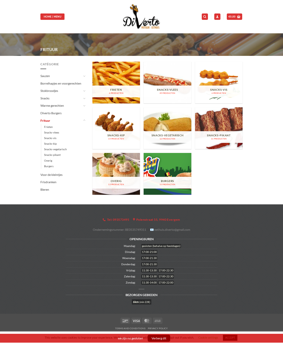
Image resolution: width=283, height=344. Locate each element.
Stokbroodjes (49, 90)
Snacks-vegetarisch (55, 149)
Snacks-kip (50, 143)
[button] (234, 16)
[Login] (217, 16)
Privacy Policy (158, 328)
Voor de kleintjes (51, 174)
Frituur (45, 120)
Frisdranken (48, 182)
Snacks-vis (50, 138)
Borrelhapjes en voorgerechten (60, 83)
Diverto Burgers (51, 113)
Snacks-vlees (51, 132)
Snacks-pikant (52, 154)
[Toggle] (84, 76)
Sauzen (45, 76)
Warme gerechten (52, 105)
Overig (48, 160)
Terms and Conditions (130, 328)
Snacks (44, 98)
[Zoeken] (205, 16)
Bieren (44, 189)
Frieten (48, 126)
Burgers (49, 166)
